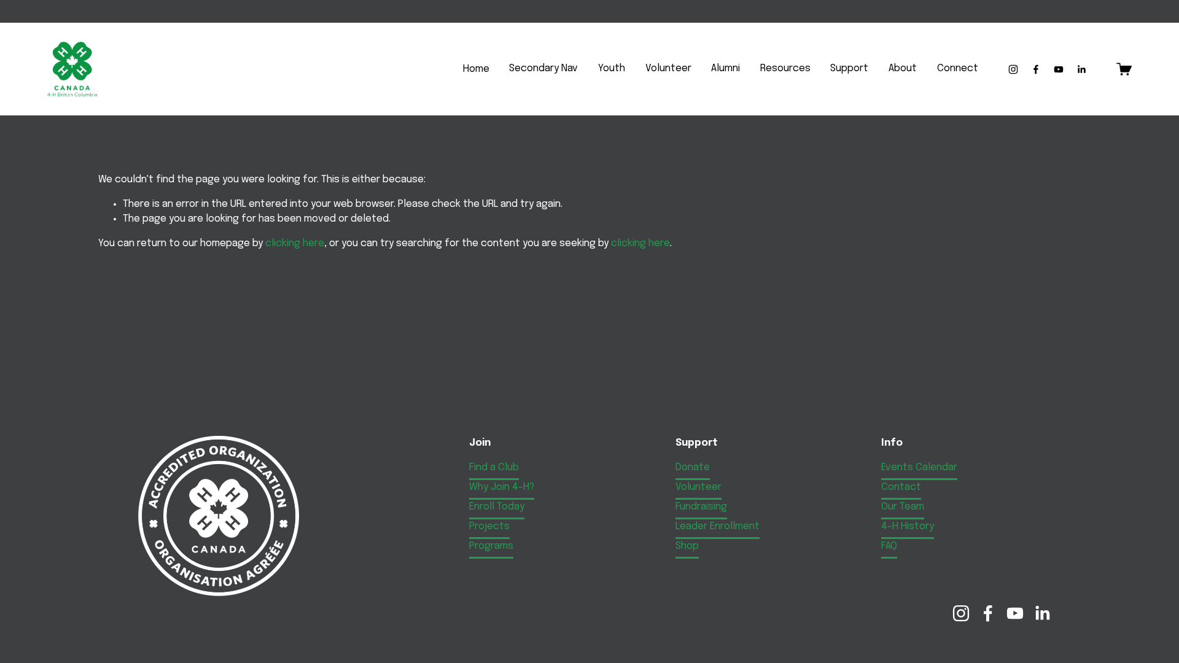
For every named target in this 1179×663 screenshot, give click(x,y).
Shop (687, 546)
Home (476, 69)
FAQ (889, 546)
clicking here (294, 243)
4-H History (907, 526)
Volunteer (698, 487)
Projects (489, 526)
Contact (901, 487)
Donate (692, 467)
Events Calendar (919, 467)
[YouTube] (1058, 69)
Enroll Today (496, 507)
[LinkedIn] (1081, 69)
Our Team (902, 507)
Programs (491, 546)
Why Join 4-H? (501, 487)
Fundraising (701, 507)
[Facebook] (1035, 69)
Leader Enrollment (717, 526)
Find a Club (494, 467)
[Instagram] (1013, 69)
